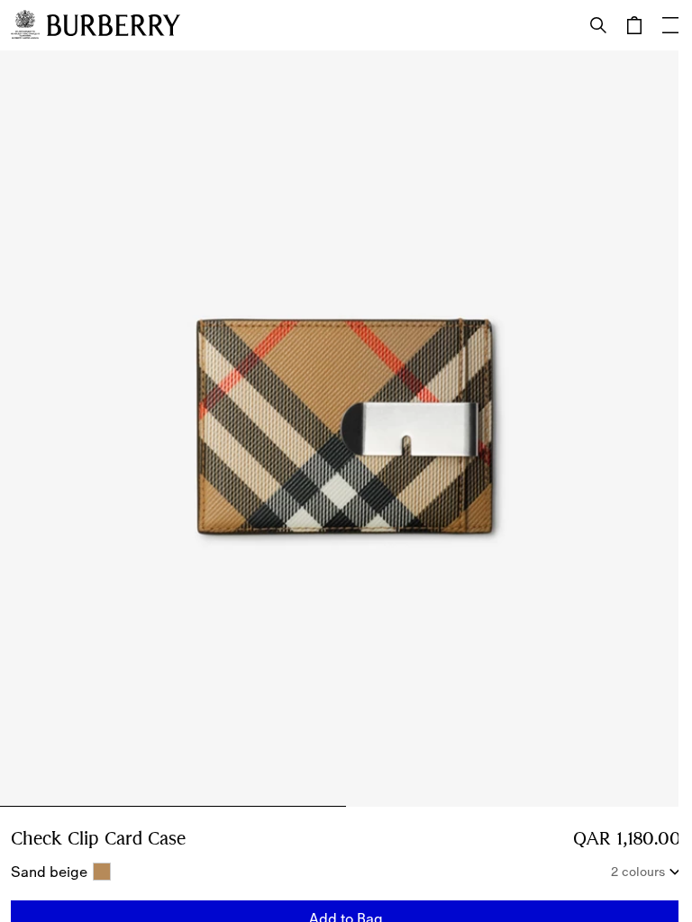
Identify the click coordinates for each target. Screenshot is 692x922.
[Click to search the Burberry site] (598, 25)
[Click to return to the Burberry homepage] (113, 25)
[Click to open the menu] (670, 25)
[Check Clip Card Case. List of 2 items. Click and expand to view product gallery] (346, 428)
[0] (634, 25)
